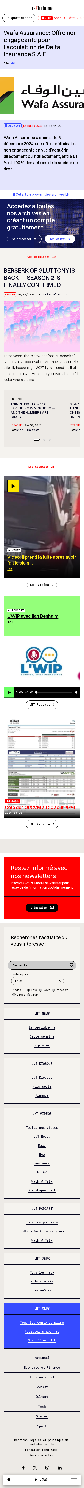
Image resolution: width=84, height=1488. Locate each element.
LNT (13, 62)
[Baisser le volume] (77, 692)
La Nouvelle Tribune (42, 6)
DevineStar (42, 1290)
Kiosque (13, 801)
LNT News (42, 1013)
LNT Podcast (39, 704)
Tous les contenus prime (42, 1322)
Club (34, 995)
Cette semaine (42, 1037)
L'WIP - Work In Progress (42, 1231)
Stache (10, 294)
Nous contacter (41, 1455)
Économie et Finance (42, 1368)
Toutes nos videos (42, 1128)
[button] (36, 440)
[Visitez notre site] (9, 1480)
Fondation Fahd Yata (41, 1450)
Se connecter (21, 239)
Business (42, 1163)
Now (42, 1155)
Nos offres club (42, 1341)
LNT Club (42, 1308)
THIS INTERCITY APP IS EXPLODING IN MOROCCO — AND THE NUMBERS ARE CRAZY (33, 410)
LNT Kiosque (39, 824)
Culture (42, 1397)
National (42, 1358)
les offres (58, 239)
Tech (42, 1406)
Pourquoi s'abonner (42, 1332)
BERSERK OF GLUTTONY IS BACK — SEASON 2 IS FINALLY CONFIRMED (39, 277)
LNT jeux (42, 1258)
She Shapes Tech (42, 1190)
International (42, 1377)
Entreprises (32, 126)
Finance (42, 1096)
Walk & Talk (41, 1181)
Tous (34, 990)
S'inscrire (39, 907)
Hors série (42, 1087)
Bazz (42, 1145)
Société (42, 1387)
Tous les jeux (42, 1273)
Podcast (18, 610)
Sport (42, 1426)
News (47, 990)
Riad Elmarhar (56, 294)
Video (21, 995)
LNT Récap (42, 1136)
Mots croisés (42, 1281)
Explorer (42, 1045)
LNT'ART (42, 1172)
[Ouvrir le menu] (74, 1480)
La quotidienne (19, 18)
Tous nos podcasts (42, 1222)
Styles (42, 1416)
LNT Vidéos (39, 585)
